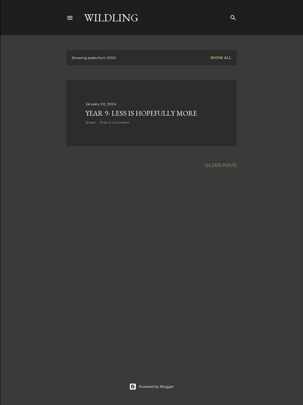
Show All (220, 57)
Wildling (111, 18)
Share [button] (90, 122)
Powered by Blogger (156, 386)
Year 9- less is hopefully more (141, 113)
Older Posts (221, 165)
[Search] (233, 16)
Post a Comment (114, 122)
